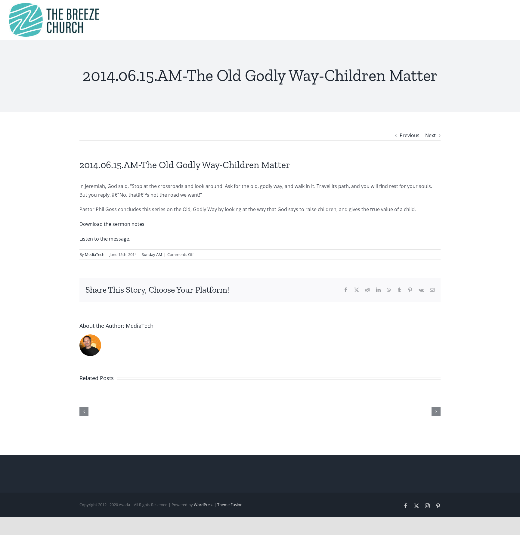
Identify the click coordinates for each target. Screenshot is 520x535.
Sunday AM (152, 254)
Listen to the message (104, 238)
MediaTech (94, 254)
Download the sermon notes (111, 224)
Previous (409, 135)
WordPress (203, 504)
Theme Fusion (230, 504)
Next (430, 135)
